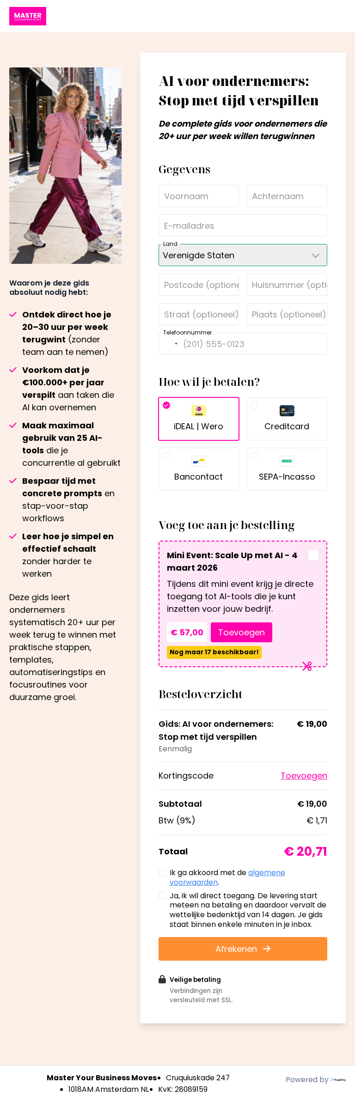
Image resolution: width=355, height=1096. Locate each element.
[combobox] (169, 343)
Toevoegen (241, 632)
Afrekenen (237, 949)
